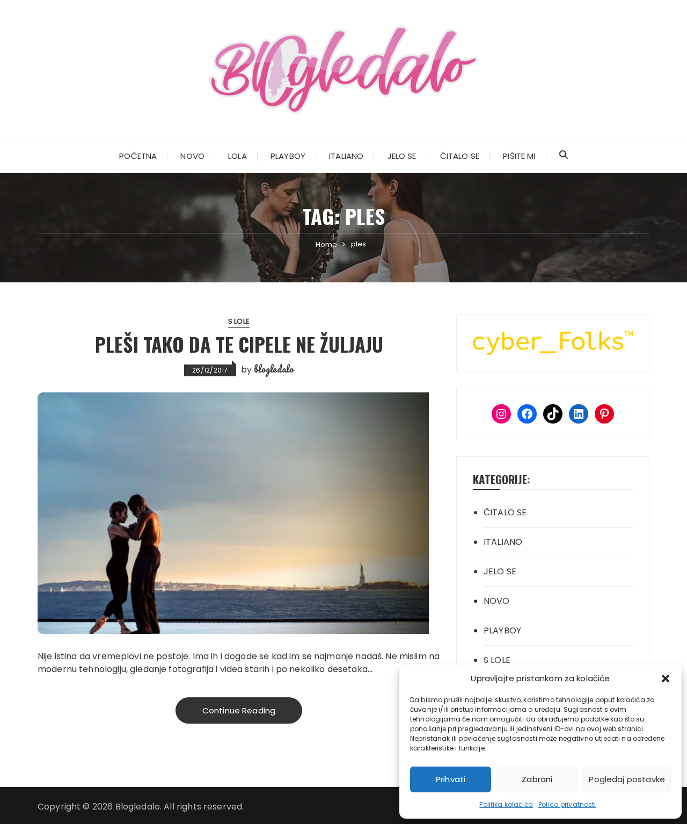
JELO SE (402, 156)
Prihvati (450, 779)
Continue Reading (238, 710)
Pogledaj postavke (627, 779)
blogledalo (274, 368)
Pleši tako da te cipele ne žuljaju (239, 344)
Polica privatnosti (567, 804)
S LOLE (239, 321)
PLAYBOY (288, 156)
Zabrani (537, 779)
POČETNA (138, 156)
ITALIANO (346, 156)
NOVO (192, 156)
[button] (665, 678)
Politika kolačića (506, 804)
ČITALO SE (459, 156)
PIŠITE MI (519, 156)
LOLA (237, 156)
